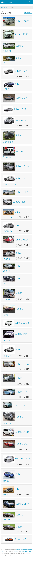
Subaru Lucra (21, 322)
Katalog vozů (7, 2)
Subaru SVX (21, 443)
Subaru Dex (21, 120)
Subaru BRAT (23, 97)
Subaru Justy (21, 239)
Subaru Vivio (22, 503)
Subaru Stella (22, 431)
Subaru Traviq (22, 458)
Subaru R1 (21, 378)
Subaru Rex (19, 405)
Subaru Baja (20, 71)
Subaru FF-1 (22, 192)
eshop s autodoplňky (26, 551)
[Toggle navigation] (29, 2)
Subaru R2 (21, 392)
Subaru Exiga (22, 166)
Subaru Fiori (19, 201)
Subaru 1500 (21, 34)
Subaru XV (20, 539)
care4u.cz (16, 551)
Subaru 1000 (22, 21)
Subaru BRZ (20, 109)
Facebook (28, 12)
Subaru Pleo (22, 364)
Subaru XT (21, 526)
